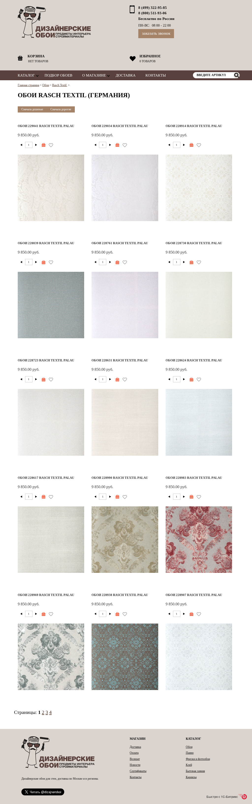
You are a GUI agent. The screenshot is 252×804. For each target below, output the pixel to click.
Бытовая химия (195, 771)
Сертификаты (138, 771)
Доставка (126, 75)
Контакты (155, 75)
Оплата (134, 753)
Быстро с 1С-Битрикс (222, 796)
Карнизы (191, 777)
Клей (189, 765)
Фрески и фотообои (198, 759)
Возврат (135, 759)
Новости (135, 765)
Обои (189, 747)
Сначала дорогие (60, 109)
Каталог (26, 75)
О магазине (94, 75)
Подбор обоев (58, 75)
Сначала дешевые (32, 109)
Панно (190, 753)
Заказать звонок (156, 33)
